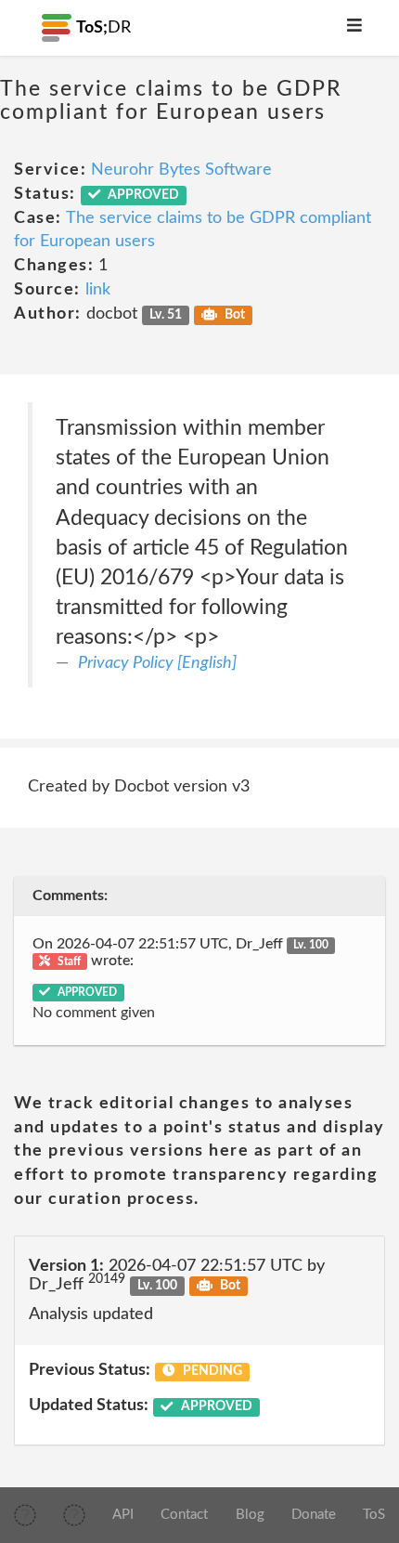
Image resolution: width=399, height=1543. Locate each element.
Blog (250, 1515)
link (97, 289)
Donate (313, 1515)
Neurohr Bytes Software (181, 170)
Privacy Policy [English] (157, 663)
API (123, 1515)
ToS (374, 1515)
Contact (184, 1515)
